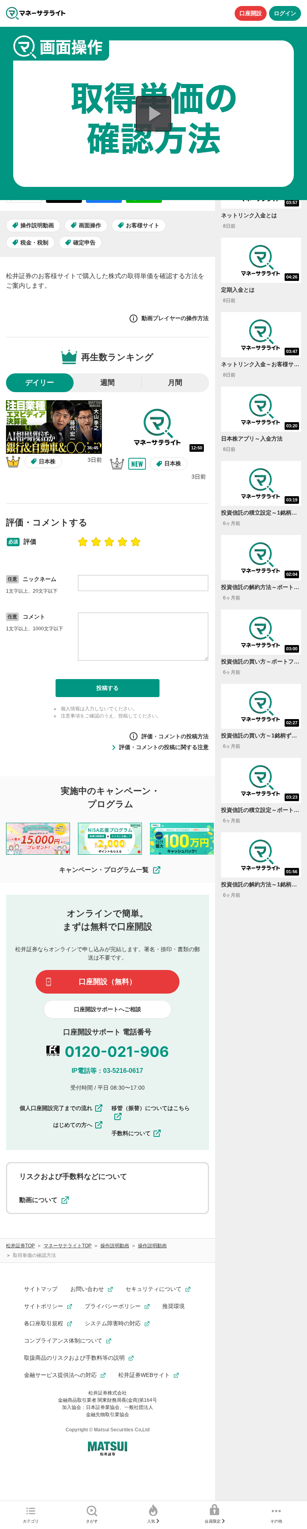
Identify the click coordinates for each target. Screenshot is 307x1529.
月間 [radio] (175, 383)
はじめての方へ (72, 1125)
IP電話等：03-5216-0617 (107, 1070)
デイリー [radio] (39, 383)
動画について (38, 1199)
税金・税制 (34, 242)
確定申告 (84, 242)
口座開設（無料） (107, 982)
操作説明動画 (37, 225)
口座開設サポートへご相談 (107, 1009)
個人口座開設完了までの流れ (56, 1108)
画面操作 (90, 225)
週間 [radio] (107, 383)
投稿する (107, 688)
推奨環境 (173, 1306)
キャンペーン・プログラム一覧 (104, 869)
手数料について (131, 1133)
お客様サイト (142, 225)
